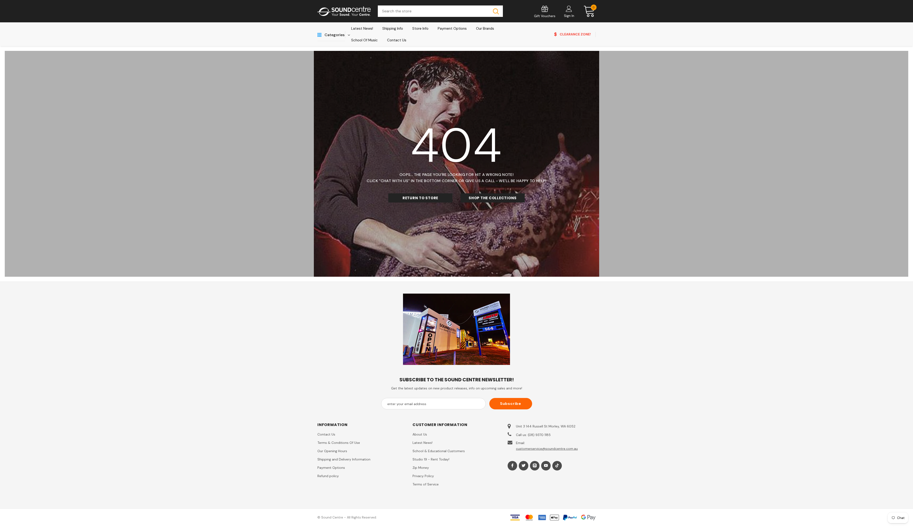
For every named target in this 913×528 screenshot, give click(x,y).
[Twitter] (523, 465)
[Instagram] (534, 465)
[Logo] (344, 11)
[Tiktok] (557, 465)
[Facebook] (512, 465)
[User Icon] (569, 8)
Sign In (569, 16)
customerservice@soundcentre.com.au (547, 448)
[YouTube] (546, 465)
